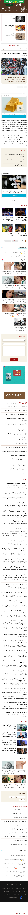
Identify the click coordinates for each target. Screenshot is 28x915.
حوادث (9, 10)
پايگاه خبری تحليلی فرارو (11, 895)
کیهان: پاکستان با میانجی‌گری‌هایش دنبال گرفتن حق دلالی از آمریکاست (15, 703)
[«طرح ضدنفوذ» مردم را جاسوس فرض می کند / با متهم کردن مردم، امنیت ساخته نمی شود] (22, 751)
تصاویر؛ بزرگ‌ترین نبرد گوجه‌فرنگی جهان (15, 414)
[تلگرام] (7, 884)
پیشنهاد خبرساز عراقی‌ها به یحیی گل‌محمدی (21, 234)
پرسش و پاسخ (22, 891)
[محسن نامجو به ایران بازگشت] (20, 19)
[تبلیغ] (14, 3)
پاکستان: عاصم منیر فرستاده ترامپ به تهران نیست (13, 575)
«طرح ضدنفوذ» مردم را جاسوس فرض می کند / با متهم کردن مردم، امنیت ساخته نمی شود (9, 750)
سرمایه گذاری (14, 116)
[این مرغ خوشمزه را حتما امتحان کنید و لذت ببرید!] (20, 28)
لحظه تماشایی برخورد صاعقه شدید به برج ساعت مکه (14, 494)
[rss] (20, 884)
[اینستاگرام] (12, 884)
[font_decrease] (18, 87)
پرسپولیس (15, 241)
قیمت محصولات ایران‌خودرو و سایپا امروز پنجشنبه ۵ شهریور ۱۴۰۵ (14, 662)
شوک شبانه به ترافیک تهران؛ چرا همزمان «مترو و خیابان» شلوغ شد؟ (14, 680)
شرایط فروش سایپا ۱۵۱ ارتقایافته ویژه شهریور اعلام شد (15, 837)
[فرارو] (23, 9)
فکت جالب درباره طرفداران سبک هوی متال (15, 447)
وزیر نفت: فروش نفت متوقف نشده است (16, 465)
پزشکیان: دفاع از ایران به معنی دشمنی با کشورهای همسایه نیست (14, 624)
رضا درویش (7, 241)
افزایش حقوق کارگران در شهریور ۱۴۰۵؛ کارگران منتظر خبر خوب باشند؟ (9, 726)
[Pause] (3, 187)
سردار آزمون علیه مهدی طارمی (8, 234)
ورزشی (13, 10)
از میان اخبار (23, 205)
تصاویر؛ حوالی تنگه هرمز (18, 444)
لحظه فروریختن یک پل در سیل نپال (16, 434)
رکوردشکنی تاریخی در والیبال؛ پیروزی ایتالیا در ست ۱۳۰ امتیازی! (7, 219)
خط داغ (25, 480)
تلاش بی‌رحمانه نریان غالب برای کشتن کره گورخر (9, 34)
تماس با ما (18, 889)
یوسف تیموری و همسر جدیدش (18, 455)
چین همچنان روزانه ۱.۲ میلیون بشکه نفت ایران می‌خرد (15, 512)
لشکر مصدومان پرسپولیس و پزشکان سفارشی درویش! (15, 161)
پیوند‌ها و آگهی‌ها (6, 889)
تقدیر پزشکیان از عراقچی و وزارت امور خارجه (15, 411)
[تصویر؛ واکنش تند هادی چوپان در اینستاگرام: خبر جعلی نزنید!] (21, 212)
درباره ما (24, 889)
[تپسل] (2, 95)
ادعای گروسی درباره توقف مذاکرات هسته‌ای (15, 567)
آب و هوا (8, 891)
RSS (4, 891)
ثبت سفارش (14, 195)
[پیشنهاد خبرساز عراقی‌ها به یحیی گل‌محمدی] (21, 228)
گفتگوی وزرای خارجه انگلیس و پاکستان (16, 407)
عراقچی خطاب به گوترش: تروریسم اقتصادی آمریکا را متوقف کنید (14, 550)
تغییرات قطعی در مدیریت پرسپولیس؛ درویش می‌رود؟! (14, 155)
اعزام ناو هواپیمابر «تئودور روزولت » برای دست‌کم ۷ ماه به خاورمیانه (14, 642)
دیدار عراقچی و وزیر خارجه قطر (18, 541)
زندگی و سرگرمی (3, 10)
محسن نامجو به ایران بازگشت (10, 17)
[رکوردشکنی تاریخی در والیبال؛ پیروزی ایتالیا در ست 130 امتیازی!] (7, 212)
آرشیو (13, 889)
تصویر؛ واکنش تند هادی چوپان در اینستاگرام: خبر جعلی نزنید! (21, 219)
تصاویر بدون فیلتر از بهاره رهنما (18, 430)
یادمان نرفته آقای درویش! (18, 165)
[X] (16, 884)
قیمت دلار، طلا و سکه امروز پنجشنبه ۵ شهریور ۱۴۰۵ (13, 593)
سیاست (17, 10)
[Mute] (5, 187)
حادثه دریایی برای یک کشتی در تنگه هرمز (15, 713)
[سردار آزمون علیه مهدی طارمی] (7, 228)
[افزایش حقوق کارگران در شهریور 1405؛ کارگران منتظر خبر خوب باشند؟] (22, 727)
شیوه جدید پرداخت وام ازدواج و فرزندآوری (15, 559)
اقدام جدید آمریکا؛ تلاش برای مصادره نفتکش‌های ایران (14, 652)
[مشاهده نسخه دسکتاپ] (6, 8)
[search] (9, 8)
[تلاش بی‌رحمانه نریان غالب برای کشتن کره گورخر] (20, 36)
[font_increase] (25, 87)
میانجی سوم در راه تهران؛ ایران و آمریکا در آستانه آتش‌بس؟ (14, 693)
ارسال (14, 359)
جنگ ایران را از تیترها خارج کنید (17, 531)
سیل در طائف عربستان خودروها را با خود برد (14, 585)
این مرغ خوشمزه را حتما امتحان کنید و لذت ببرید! (10, 26)
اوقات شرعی (14, 891)
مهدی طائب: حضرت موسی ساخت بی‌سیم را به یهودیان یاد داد (15, 602)
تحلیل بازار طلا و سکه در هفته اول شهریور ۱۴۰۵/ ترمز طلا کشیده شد (15, 635)
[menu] (2, 8)
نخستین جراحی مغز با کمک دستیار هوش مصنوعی (13, 451)
